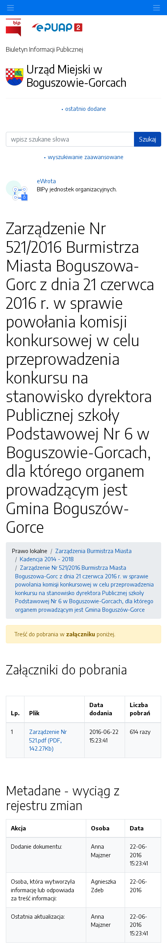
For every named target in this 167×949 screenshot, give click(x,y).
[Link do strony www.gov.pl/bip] (18, 26)
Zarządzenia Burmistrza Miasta (93, 550)
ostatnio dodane (85, 108)
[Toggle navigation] (156, 7)
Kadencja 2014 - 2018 (47, 558)
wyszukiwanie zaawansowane (86, 156)
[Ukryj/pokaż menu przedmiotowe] (10, 7)
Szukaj (147, 139)
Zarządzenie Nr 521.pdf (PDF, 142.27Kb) (48, 740)
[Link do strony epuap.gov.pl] (57, 26)
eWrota (46, 180)
